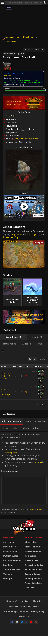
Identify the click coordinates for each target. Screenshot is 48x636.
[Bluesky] (22, 622)
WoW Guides (9, 537)
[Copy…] (30, 359)
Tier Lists (7, 574)
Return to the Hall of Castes (5, 376)
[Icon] (7, 66)
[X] (17, 622)
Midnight (7, 578)
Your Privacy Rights (30, 606)
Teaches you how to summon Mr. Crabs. (23, 80)
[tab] (13, 337)
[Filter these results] (35, 359)
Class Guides (9, 542)
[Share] (45, 2)
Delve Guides (9, 546)
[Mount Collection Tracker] (24, 317)
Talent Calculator (11, 569)
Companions (10, 41)
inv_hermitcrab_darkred (26, 138)
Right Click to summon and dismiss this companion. (23, 82)
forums (38, 462)
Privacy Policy (37, 611)
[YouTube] (31, 622)
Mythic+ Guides (10, 556)
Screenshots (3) (24, 147)
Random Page (10, 611)
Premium (24, 611)
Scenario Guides (32, 574)
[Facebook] (26, 622)
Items (18, 37)
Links (29, 49)
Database (9, 37)
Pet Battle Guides (33, 569)
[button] (26, 255)
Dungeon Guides (33, 551)
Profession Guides (12, 560)
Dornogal (32, 234)
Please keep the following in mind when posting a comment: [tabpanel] (24, 473)
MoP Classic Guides (35, 537)
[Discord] (12, 622)
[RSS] (36, 622)
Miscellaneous (29, 37)
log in (24, 509)
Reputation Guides (34, 565)
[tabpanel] (24, 382)
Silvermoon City (10, 237)
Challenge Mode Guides (35, 578)
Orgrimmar (16, 234)
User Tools (25, 601)
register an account (36, 509)
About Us (37, 601)
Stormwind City (10, 241)
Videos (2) (24, 193)
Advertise (13, 606)
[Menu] (2, 2)
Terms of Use (24, 616)
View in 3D (39, 49)
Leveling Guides (11, 551)
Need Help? (11, 601)
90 (22, 85)
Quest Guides (31, 560)
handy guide (11, 452)
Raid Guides (9, 565)
